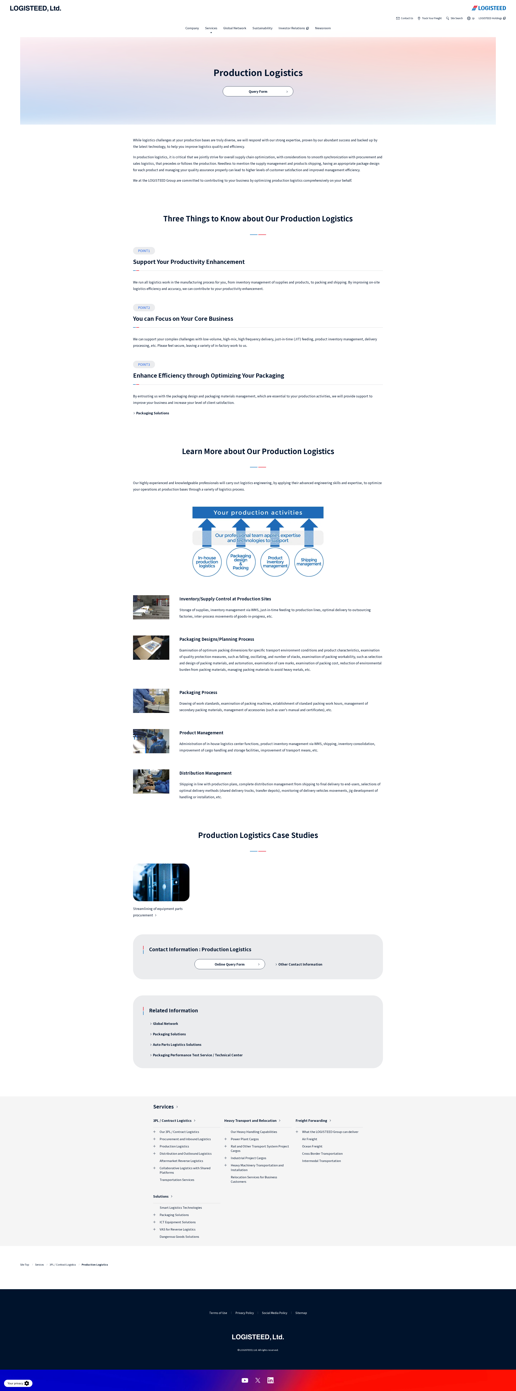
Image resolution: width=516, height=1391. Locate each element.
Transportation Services (177, 1179)
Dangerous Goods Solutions (179, 1236)
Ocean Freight (312, 1146)
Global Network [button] (234, 28)
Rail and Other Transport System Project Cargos (260, 1148)
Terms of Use (218, 1313)
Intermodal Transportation (321, 1161)
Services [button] (211, 28)
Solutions (161, 1196)
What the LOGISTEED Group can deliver (330, 1131)
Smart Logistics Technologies (181, 1207)
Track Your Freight (432, 18)
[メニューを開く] (155, 1132)
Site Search (457, 18)
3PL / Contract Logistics (172, 1120)
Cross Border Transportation (322, 1153)
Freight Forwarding (311, 1120)
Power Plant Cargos (245, 1139)
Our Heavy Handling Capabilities (254, 1131)
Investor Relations (292, 28)
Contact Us (407, 18)
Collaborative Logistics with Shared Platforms (185, 1170)
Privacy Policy (244, 1313)
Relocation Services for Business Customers (254, 1179)
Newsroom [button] (323, 28)
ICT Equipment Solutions (178, 1222)
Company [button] (192, 28)
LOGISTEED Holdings (490, 18)
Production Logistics (174, 1146)
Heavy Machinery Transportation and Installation (257, 1167)
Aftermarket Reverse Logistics (181, 1161)
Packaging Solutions (174, 1215)
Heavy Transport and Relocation (250, 1120)
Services (163, 1106)
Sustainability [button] (262, 28)
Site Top (24, 1264)
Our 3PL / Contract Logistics (179, 1131)
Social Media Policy (274, 1313)
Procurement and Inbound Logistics (185, 1139)
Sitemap (301, 1313)
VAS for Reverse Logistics (178, 1229)
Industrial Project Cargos (248, 1158)
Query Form (258, 91)
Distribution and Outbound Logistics (186, 1153)
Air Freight (309, 1139)
